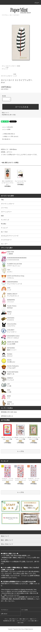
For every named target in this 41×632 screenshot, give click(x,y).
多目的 (18, 65)
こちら (28, 557)
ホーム (3, 65)
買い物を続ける (6, 139)
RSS (19, 622)
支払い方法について (13, 618)
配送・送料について (24, 618)
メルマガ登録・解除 (32, 620)
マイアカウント (4, 609)
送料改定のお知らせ (7, 416)
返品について (5, 112)
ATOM (22, 622)
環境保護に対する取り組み (9, 412)
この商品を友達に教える (8, 133)
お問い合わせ (4, 613)
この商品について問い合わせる (10, 136)
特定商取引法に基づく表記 (9, 114)
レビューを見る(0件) (7, 127)
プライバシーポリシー (21, 620)
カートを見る (24, 609)
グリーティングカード (11, 65)
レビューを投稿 (6, 129)
